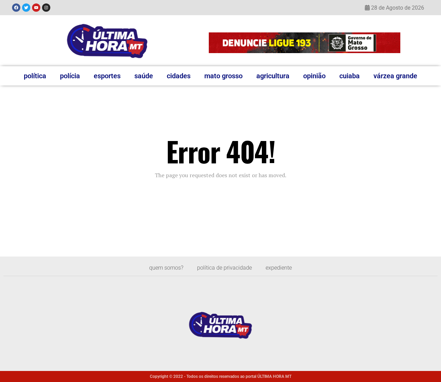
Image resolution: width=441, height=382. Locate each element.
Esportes (107, 76)
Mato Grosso (223, 76)
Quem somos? (166, 267)
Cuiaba (349, 76)
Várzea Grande (395, 76)
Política (35, 76)
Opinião (314, 76)
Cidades (179, 76)
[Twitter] (26, 7)
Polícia (70, 76)
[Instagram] (46, 7)
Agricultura (272, 76)
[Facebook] (16, 7)
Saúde (143, 76)
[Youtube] (36, 7)
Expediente (279, 267)
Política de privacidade (224, 267)
